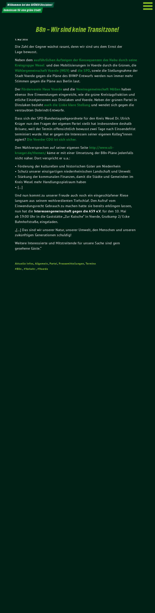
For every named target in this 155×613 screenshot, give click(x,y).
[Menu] (148, 6)
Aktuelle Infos (24, 263)
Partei (53, 263)
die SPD (84, 70)
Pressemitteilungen (71, 263)
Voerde (43, 269)
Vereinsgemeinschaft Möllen (98, 89)
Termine (91, 263)
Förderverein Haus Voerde (42, 89)
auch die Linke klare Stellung (67, 105)
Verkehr (30, 269)
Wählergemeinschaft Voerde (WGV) (43, 70)
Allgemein (41, 263)
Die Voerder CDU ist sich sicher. (51, 139)
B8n (19, 269)
